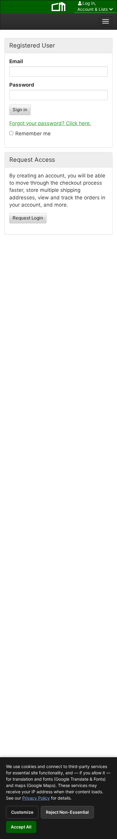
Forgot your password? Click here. (50, 123)
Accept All (21, 826)
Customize (22, 812)
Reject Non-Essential (67, 812)
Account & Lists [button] (92, 6)
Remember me (33, 134)
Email (16, 61)
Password (21, 85)
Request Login (28, 218)
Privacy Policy (36, 798)
